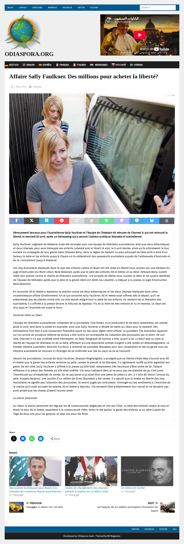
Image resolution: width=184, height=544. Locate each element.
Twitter (81, 7)
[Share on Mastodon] (121, 221)
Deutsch (14, 64)
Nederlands (101, 64)
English (31, 64)
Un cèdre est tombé (133, 487)
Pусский (121, 64)
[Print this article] (91, 221)
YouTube (94, 7)
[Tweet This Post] (31, 221)
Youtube (163, 529)
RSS (175, 529)
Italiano (81, 64)
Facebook (67, 7)
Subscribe (37, 7)
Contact (23, 7)
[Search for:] (158, 7)
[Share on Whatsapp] (106, 221)
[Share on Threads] (166, 221)
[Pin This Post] (61, 221)
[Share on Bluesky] (151, 221)
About (10, 7)
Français (64, 64)
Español (47, 64)
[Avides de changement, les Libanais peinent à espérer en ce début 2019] (91, 471)
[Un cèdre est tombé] (147, 471)
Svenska (138, 64)
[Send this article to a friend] (76, 221)
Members (52, 7)
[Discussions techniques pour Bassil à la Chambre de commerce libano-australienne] (35, 471)
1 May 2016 (20, 86)
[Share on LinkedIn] (46, 221)
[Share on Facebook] (16, 221)
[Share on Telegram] (136, 221)
